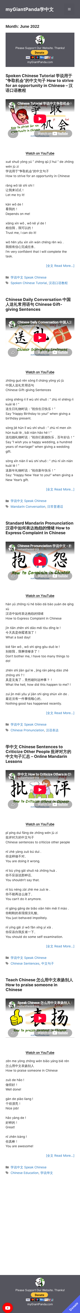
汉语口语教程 (58, 283)
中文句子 (47, 963)
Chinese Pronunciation (27, 730)
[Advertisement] (40, 144)
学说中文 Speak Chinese (29, 277)
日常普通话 (55, 506)
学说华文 (46, 1173)
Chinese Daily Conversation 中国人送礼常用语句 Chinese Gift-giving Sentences (38, 304)
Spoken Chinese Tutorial (29, 283)
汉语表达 (52, 730)
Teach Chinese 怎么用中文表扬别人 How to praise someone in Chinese (39, 984)
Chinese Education (25, 1173)
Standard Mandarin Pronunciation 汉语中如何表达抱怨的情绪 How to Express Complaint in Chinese (39, 528)
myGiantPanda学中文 (30, 9)
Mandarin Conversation (28, 506)
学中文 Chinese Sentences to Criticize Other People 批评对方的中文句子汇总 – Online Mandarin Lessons (38, 754)
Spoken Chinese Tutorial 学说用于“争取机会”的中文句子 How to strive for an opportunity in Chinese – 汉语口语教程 (39, 83)
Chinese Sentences (25, 963)
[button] (7, 1308)
